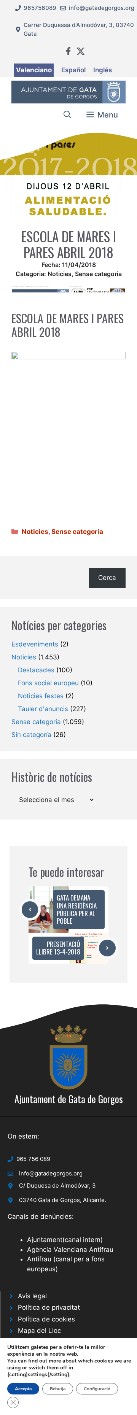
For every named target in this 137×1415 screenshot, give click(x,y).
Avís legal (32, 1296)
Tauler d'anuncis (43, 709)
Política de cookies (46, 1319)
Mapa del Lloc (39, 1330)
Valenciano (34, 70)
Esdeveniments (34, 644)
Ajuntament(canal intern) (65, 1239)
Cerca (107, 577)
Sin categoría (31, 734)
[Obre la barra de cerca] (67, 114)
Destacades (36, 670)
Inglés (102, 70)
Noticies (60, 274)
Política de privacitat (49, 1307)
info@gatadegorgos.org (101, 7)
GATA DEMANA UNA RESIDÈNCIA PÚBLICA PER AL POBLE (77, 909)
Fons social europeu (48, 683)
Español (73, 70)
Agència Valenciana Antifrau (70, 1249)
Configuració (97, 1389)
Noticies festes (41, 696)
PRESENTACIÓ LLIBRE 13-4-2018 (58, 947)
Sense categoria (98, 274)
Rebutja (57, 1389)
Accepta (23, 1389)
